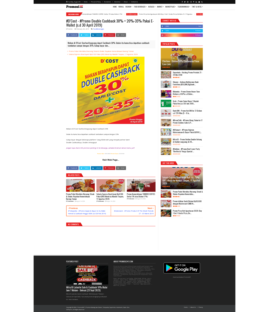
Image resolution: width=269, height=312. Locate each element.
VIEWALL (121, 6)
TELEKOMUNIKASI (183, 6)
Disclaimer (107, 2)
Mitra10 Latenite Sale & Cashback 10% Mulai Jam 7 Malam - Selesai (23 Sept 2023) (86, 289)
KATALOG (151, 6)
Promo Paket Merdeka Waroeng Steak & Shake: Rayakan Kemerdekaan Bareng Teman (101, 51)
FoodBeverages (111, 14)
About (126, 2)
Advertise (117, 2)
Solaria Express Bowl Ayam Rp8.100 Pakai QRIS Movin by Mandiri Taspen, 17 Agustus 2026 (103, 54)
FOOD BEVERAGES (139, 6)
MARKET (159, 6)
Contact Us (134, 2)
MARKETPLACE (170, 6)
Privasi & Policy (96, 2)
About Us (193, 307)
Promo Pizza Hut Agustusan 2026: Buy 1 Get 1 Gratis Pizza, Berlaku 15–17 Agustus (145, 14)
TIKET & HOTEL (197, 6)
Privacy (201, 307)
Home (86, 2)
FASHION (128, 6)
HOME (115, 6)
